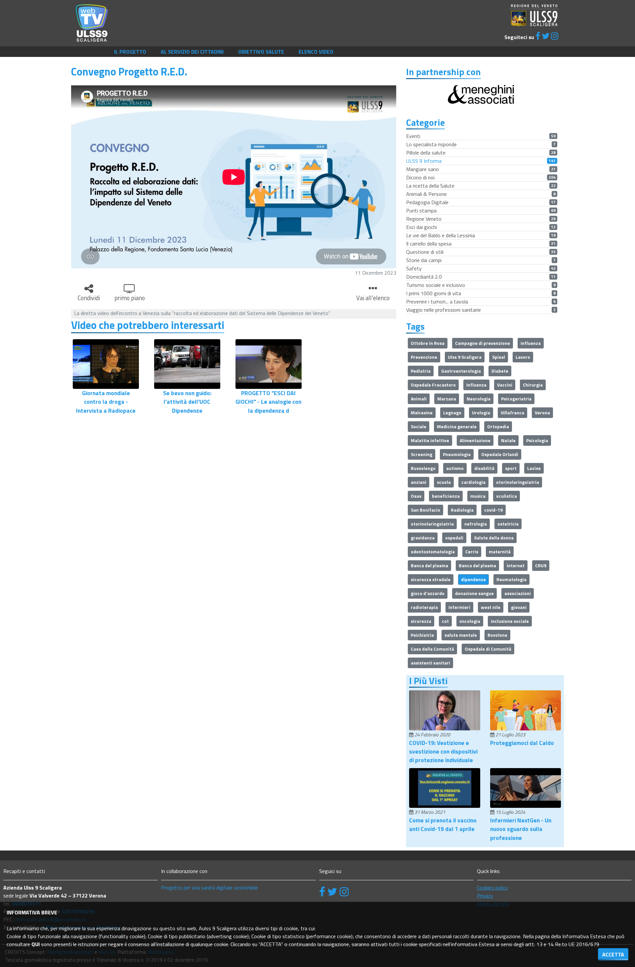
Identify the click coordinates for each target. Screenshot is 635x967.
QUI (35, 944)
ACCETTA (613, 954)
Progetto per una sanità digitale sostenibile (209, 888)
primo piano (129, 297)
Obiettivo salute (261, 52)
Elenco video (316, 52)
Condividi (89, 297)
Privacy (485, 895)
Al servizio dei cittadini (192, 52)
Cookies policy (492, 888)
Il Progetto (130, 52)
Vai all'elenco (373, 297)
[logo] (91, 22)
